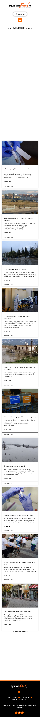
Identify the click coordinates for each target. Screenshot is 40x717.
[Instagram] (22, 713)
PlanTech (19, 708)
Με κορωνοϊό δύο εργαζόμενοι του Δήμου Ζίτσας (19, 515)
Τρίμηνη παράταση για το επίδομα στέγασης (17, 611)
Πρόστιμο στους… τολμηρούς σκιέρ (15, 466)
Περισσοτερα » (8, 182)
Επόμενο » (25, 632)
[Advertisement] (20, 59)
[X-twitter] (19, 713)
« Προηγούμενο (16, 632)
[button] (20, 20)
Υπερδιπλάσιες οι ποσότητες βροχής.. (15, 269)
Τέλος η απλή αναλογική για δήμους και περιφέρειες (20, 417)
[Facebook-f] (16, 713)
